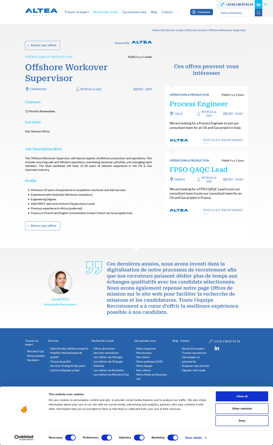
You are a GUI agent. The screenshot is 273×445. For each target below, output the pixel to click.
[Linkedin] (258, 4)
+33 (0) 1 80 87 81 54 (239, 4)
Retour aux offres (43, 45)
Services (53, 340)
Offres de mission (196, 30)
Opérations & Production (49, 56)
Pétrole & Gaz (90, 89)
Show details (193, 437)
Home (156, 30)
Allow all (242, 396)
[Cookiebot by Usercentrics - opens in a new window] (24, 438)
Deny (242, 420)
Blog (175, 340)
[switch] (106, 438)
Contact (185, 340)
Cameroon (38, 89)
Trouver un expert (31, 342)
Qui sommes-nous (145, 340)
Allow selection (242, 408)
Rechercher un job (172, 30)
